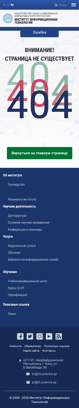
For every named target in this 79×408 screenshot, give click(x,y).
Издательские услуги (22, 246)
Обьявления (33, 346)
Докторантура (17, 215)
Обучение (14, 252)
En (8, 4)
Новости (15, 346)
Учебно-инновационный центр (27, 281)
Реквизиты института (22, 199)
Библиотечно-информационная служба (33, 259)
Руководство (16, 184)
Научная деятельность (19, 206)
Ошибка (39, 32)
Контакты (49, 350)
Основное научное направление (28, 222)
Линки (12, 314)
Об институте (12, 175)
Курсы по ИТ (16, 288)
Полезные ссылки (16, 304)
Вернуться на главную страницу (40, 153)
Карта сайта (31, 350)
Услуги (8, 236)
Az (4, 4)
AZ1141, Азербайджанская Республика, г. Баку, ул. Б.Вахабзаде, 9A (43, 363)
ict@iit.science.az (44, 374)
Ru (12, 4)
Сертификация (17, 295)
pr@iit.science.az (44, 382)
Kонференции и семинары (25, 229)
